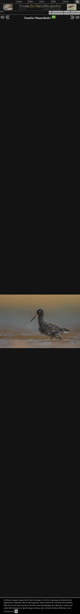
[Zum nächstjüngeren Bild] (2, 17)
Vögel (1, 12)
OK (16, 611)
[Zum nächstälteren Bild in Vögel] (72, 17)
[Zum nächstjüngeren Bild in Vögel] (7, 17)
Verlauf (67, 12)
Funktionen (75, 12)
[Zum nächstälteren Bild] (77, 17)
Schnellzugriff (57, 12)
